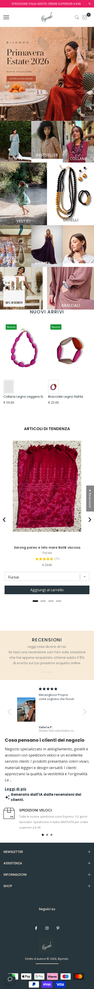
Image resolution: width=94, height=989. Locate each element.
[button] (10, 712)
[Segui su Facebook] (36, 928)
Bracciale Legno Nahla (65, 396)
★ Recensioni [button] (90, 498)
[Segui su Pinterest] (58, 928)
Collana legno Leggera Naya (26, 396)
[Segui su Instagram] (47, 928)
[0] (84, 17)
